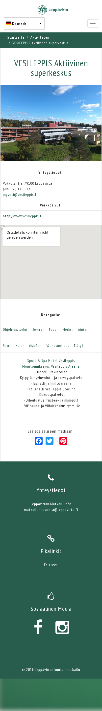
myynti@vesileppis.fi (20, 194)
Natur (20, 345)
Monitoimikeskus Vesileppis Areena (51, 366)
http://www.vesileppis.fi (23, 215)
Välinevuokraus (58, 345)
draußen (35, 345)
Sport (7, 345)
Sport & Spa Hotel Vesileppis (51, 360)
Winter (83, 329)
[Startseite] (53, 9)
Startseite (16, 37)
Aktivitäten (39, 37)
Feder (53, 329)
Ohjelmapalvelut (15, 329)
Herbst (68, 329)
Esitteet (51, 564)
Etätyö (78, 345)
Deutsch (19, 23)
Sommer (38, 329)
